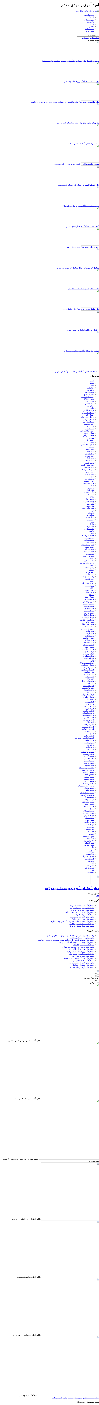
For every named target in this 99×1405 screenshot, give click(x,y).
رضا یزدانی (89, 579)
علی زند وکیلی (88, 667)
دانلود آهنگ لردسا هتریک (84, 915)
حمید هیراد (90, 554)
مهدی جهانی (89, 820)
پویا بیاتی (90, 520)
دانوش (91, 558)
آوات (92, 408)
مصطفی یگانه (88, 811)
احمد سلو (90, 426)
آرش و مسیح (89, 394)
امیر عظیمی (89, 467)
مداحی (91, 24)
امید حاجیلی (89, 454)
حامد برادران (89, 526)
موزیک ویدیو (89, 20)
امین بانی (90, 476)
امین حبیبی (89, 472)
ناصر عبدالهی (89, 845)
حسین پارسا (89, 538)
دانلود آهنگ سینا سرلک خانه (83, 945)
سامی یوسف (89, 599)
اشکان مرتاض (88, 435)
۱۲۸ (97, 896)
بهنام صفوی (89, 506)
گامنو (92, 733)
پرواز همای (89, 517)
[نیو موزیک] (87, 11)
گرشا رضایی (89, 736)
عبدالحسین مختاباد (86, 663)
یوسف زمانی (89, 872)
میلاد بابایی (90, 838)
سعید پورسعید (88, 604)
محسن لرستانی (88, 772)
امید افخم (90, 451)
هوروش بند (89, 859)
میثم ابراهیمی (88, 836)
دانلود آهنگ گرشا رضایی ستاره (82, 967)
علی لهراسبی (89, 672)
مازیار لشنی (89, 743)
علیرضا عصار (88, 690)
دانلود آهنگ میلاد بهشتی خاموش (81, 926)
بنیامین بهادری (88, 499)
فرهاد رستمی (88, 711)
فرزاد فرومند (89, 708)
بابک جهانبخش (88, 492)
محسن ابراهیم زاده (86, 768)
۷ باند (92, 381)
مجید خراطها (89, 763)
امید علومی (89, 456)
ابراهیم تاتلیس (88, 410)
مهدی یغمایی (89, 824)
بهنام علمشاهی (88, 508)
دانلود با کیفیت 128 (75, 1398)
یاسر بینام (90, 865)
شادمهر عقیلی (88, 645)
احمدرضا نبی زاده (87, 431)
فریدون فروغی (88, 715)
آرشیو (92, 26)
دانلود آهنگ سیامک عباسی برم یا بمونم (79, 958)
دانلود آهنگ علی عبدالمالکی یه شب (80, 949)
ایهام (92, 485)
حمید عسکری (88, 551)
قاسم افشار (89, 718)
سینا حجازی (89, 636)
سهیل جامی (89, 622)
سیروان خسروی (87, 629)
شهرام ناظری (88, 658)
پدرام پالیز (90, 515)
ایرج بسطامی (88, 483)
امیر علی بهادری (87, 469)
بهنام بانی (90, 504)
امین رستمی (89, 481)
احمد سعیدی (89, 424)
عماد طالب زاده (87, 695)
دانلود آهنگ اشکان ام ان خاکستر (81, 924)
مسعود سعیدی (88, 802)
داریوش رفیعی (88, 556)
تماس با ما (90, 31)
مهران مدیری (89, 829)
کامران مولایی (88, 720)
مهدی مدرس (89, 815)
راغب (92, 565)
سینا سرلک (89, 640)
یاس (92, 863)
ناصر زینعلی (89, 843)
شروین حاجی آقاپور (86, 649)
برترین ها (90, 22)
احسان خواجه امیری (86, 417)
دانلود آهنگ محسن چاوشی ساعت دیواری (78, 947)
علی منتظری (89, 674)
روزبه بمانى (89, 586)
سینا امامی (89, 631)
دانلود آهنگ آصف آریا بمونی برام (81, 954)
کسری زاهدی (88, 724)
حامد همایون (89, 529)
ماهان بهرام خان (87, 752)
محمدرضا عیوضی (87, 795)
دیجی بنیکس (89, 561)
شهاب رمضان (88, 654)
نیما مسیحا (90, 854)
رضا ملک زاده (88, 576)
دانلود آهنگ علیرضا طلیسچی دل (81, 963)
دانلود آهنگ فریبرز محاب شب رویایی (79, 912)
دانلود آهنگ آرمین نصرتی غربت (82, 908)
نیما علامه (90, 852)
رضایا (92, 581)
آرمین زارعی (89, 401)
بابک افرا (90, 490)
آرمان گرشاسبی (87, 397)
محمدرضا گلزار (88, 797)
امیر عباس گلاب (87, 465)
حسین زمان (89, 542)
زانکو (92, 588)
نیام (92, 849)
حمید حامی (89, 547)
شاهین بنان (89, 647)
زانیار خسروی (88, 590)
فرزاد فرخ (90, 704)
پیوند (92, 522)
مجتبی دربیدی (88, 754)
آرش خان (90, 390)
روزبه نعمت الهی (87, 583)
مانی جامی (89, 747)
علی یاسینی (89, 683)
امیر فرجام (89, 474)
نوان (92, 847)
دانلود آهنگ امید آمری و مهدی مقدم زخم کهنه (72, 888)
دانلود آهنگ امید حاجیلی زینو (83, 956)
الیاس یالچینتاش (87, 444)
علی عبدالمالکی (87, 670)
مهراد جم (90, 827)
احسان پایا (90, 415)
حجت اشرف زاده (87, 535)
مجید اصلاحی (89, 761)
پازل (92, 510)
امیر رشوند (89, 463)
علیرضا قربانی (88, 692)
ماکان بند (90, 745)
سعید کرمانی (89, 611)
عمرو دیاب (90, 699)
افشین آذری (89, 440)
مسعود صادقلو (88, 806)
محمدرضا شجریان (87, 793)
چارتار (91, 524)
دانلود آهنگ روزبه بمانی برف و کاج (80, 951)
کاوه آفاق (90, 722)
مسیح (92, 809)
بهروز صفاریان (88, 501)
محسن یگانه (89, 777)
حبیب (92, 533)
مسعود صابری (88, 804)
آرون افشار (89, 404)
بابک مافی (90, 495)
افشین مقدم (89, 442)
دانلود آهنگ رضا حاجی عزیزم (82, 910)
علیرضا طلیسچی (87, 688)
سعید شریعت (89, 606)
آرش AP (90, 388)
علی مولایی (89, 677)
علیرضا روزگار (88, 686)
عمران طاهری (88, 697)
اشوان (91, 438)
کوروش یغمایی (88, 729)
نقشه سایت (89, 29)
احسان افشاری (88, 413)
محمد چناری (89, 781)
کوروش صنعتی (88, 727)
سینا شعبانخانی (88, 642)
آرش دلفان (89, 392)
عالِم (92, 661)
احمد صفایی (89, 429)
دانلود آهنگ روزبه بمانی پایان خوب (80, 938)
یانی (92, 870)
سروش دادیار (88, 601)
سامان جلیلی (89, 597)
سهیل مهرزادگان (87, 624)
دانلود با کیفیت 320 (59, 1398)
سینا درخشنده (88, 638)
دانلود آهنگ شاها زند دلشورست (82, 917)
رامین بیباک (89, 567)
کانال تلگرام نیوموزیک (90, 38)
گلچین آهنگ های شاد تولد (84, 738)
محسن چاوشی (88, 770)
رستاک (91, 570)
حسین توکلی (89, 540)
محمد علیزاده (89, 788)
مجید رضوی (89, 765)
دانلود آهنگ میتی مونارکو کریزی (81, 905)
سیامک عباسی (88, 626)
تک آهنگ (91, 17)
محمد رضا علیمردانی (86, 786)
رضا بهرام (90, 572)
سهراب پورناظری (87, 620)
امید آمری (90, 449)
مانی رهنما (90, 749)
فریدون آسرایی (88, 713)
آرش (92, 385)
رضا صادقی (89, 574)
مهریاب (91, 831)
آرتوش (91, 383)
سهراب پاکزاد (88, 615)
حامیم (91, 531)
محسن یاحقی (88, 774)
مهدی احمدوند (88, 813)
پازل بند (91, 513)
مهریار (91, 834)
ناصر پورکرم (89, 840)
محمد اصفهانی (88, 779)
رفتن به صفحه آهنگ (91, 1398)
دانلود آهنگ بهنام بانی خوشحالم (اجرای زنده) (77, 942)
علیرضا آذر (90, 679)
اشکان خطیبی (88, 433)
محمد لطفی (89, 790)
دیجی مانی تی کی (87, 563)
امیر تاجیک (90, 458)
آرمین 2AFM (89, 399)
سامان (91, 595)
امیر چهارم (90, 460)
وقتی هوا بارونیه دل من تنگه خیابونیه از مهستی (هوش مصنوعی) (69, 935)
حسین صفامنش (87, 545)
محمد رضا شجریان (86, 783)
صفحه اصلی (89, 15)
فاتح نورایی (89, 702)
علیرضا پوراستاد (87, 681)
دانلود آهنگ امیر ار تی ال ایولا (83, 919)
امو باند (91, 447)
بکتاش (91, 497)
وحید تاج (91, 861)
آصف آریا (90, 406)
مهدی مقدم (89, 818)
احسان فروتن (88, 422)
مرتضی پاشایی (88, 799)
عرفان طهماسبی (87, 665)
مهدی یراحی (89, 822)
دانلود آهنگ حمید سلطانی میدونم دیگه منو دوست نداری (72, 921)
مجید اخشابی (89, 758)
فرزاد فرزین (89, 706)
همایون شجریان (88, 856)
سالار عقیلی (89, 592)
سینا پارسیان (89, 633)
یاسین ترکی (89, 868)
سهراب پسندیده (88, 617)
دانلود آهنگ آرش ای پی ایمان (83, 965)
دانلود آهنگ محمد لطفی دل (83, 961)
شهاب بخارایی (88, 652)
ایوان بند (91, 488)
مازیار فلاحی (89, 740)
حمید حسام (89, 549)
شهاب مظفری (88, 656)
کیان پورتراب (89, 731)
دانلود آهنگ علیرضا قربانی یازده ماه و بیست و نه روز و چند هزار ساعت (66, 940)
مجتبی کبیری (89, 756)
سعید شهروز (89, 608)
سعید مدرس (89, 613)
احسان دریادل (88, 419)
